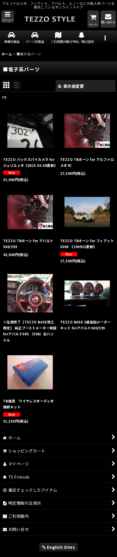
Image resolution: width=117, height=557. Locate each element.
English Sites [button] (60, 547)
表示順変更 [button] (73, 86)
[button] (7, 17)
